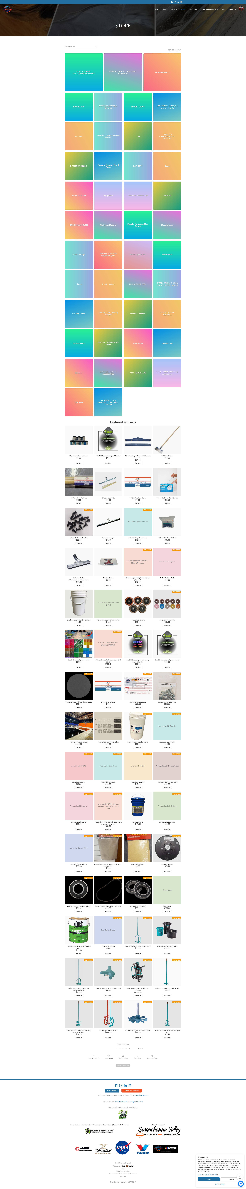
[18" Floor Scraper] (167, 440)
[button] (140, 1049)
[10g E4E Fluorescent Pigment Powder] (108, 440)
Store (183, 9)
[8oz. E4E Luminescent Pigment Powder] (167, 644)
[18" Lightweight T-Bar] (108, 482)
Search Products (94, 1058)
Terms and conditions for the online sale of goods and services (123, 1173)
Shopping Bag (152, 1058)
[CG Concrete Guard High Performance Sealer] (79, 930)
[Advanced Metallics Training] (79, 726)
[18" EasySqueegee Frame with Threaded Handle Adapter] (138, 440)
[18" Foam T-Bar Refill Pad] (79, 482)
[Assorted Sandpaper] (138, 848)
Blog (223, 9)
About (164, 9)
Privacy (123, 1168)
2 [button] (119, 1048)
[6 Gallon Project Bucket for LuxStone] (79, 604)
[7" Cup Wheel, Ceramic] (138, 604)
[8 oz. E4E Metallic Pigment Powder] (79, 644)
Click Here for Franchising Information (129, 1101)
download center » (141, 1095)
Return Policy (123, 1176)
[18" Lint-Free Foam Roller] (138, 482)
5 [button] (129, 1048)
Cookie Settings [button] (220, 1184)
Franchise (232, 9)
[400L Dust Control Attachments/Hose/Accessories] (79, 562)
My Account (108, 1058)
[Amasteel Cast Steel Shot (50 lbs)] (108, 726)
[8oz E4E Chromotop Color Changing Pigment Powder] (138, 644)
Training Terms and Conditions (123, 1171)
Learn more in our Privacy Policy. (208, 1174)
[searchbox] (80, 46)
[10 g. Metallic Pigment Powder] (79, 440)
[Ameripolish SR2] (138, 806)
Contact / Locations (210, 9)
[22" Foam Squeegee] (108, 522)
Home (156, 9)
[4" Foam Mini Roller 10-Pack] (167, 522)
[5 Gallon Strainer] (108, 562)
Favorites (137, 1058)
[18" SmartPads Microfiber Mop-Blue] (167, 482)
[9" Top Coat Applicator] (108, 686)
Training (173, 9)
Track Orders (123, 1058)
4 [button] (126, 1048)
